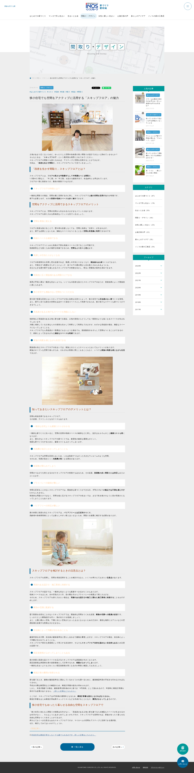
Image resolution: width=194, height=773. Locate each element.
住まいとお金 (73, 16)
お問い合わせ (136, 767)
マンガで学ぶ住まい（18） (145, 203)
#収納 (56, 92)
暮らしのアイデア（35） (144, 239)
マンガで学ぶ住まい (57, 16)
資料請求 (145, 767)
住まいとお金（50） (143, 210)
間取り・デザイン (88, 16)
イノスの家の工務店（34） (145, 247)
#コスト (50, 92)
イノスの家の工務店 (156, 16)
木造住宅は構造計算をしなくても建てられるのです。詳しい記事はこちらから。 (63, 735)
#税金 (73, 92)
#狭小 (68, 92)
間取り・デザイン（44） (144, 218)
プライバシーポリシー (157, 767)
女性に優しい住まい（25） (145, 225)
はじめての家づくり (38, 16)
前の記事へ (36, 747)
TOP (33, 78)
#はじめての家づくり (38, 92)
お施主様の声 (122, 16)
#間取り (80, 92)
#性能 (62, 92)
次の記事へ (118, 747)
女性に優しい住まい (106, 16)
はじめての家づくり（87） (145, 196)
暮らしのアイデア (138, 16)
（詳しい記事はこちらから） (64, 691)
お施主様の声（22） (143, 232)
